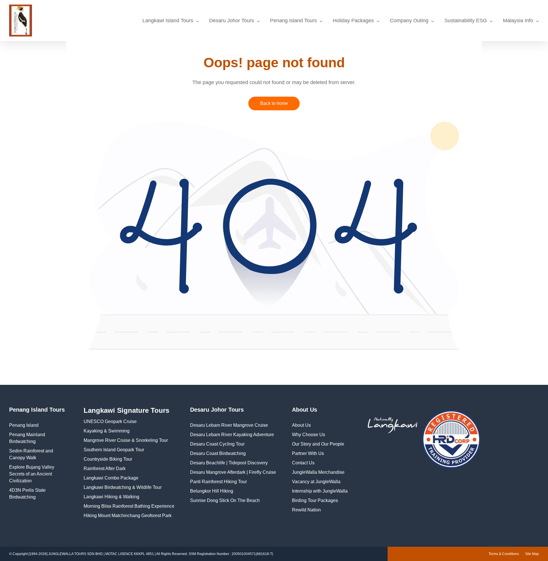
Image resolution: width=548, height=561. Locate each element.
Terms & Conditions (504, 554)
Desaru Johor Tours (231, 20)
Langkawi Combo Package (111, 477)
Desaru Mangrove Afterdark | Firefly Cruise (233, 472)
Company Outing (409, 20)
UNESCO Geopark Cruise (110, 421)
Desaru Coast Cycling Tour (217, 444)
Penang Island (24, 425)
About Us (301, 425)
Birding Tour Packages (315, 500)
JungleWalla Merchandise (318, 472)
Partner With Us (308, 453)
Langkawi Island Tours (167, 20)
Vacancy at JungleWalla (316, 481)
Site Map (532, 554)
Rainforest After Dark (105, 468)
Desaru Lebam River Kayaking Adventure (232, 434)
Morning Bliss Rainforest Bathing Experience (129, 506)
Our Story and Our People (318, 444)
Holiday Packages (353, 20)
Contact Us (303, 462)
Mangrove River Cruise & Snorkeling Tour (126, 440)
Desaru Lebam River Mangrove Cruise (229, 425)
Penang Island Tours (293, 20)
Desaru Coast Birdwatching (218, 453)
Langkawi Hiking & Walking (111, 496)
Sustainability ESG (465, 20)
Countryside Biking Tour (108, 459)
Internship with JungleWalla (320, 491)
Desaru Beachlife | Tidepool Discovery (229, 462)
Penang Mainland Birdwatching (27, 438)
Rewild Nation (306, 509)
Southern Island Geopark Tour (114, 449)
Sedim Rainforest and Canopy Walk (31, 454)
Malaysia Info (518, 20)
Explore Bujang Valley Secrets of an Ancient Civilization (31, 474)
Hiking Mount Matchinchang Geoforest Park (128, 515)
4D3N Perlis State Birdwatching (27, 493)
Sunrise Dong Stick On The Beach (225, 500)
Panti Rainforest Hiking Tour (218, 481)
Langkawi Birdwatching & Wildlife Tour (123, 487)
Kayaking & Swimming (107, 430)
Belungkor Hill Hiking (211, 491)
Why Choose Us (308, 434)
